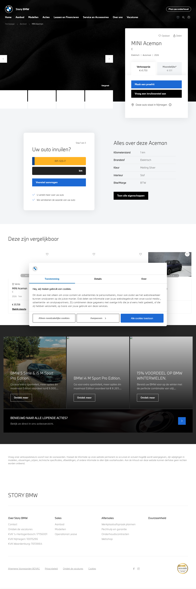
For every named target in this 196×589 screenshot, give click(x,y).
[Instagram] (139, 568)
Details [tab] (98, 279)
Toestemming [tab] (52, 279)
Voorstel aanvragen (47, 182)
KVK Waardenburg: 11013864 (25, 543)
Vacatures (132, 17)
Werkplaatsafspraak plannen (119, 524)
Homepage (10, 24)
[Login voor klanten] (189, 17)
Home (8, 17)
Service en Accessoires (96, 17)
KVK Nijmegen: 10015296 (23, 539)
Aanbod (20, 17)
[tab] (143, 68)
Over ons (118, 17)
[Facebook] (134, 568)
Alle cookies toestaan (142, 318)
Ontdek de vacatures (20, 529)
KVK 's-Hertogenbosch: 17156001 (27, 534)
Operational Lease (66, 534)
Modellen (33, 17)
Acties (46, 17)
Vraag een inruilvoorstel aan (150, 93)
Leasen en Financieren (66, 17)
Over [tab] (144, 279)
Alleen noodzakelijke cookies (54, 318)
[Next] (109, 59)
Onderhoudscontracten (115, 534)
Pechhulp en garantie (114, 529)
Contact (12, 524)
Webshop (107, 539)
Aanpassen (96, 318)
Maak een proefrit (145, 84)
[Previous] (22, 275)
